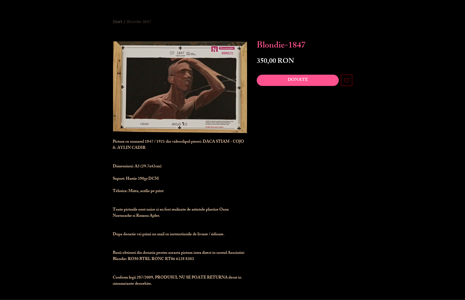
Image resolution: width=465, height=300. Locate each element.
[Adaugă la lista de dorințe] (346, 80)
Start (117, 21)
